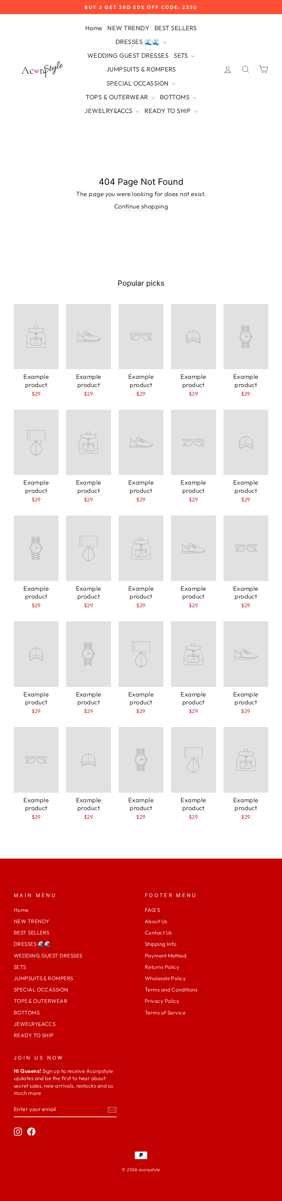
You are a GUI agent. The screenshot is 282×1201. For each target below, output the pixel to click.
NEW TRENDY (128, 28)
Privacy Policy (162, 1001)
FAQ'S (152, 910)
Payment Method (165, 955)
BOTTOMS (175, 97)
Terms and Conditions (171, 989)
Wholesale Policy (165, 978)
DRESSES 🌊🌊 (138, 42)
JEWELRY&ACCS (109, 111)
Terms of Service (165, 1012)
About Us (156, 921)
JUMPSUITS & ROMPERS (141, 69)
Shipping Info (161, 944)
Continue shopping (141, 206)
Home (93, 28)
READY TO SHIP (168, 111)
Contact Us (158, 932)
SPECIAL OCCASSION (138, 83)
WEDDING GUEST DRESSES (128, 55)
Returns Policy (162, 967)
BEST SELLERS (175, 28)
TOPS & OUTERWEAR (118, 97)
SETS (181, 55)
